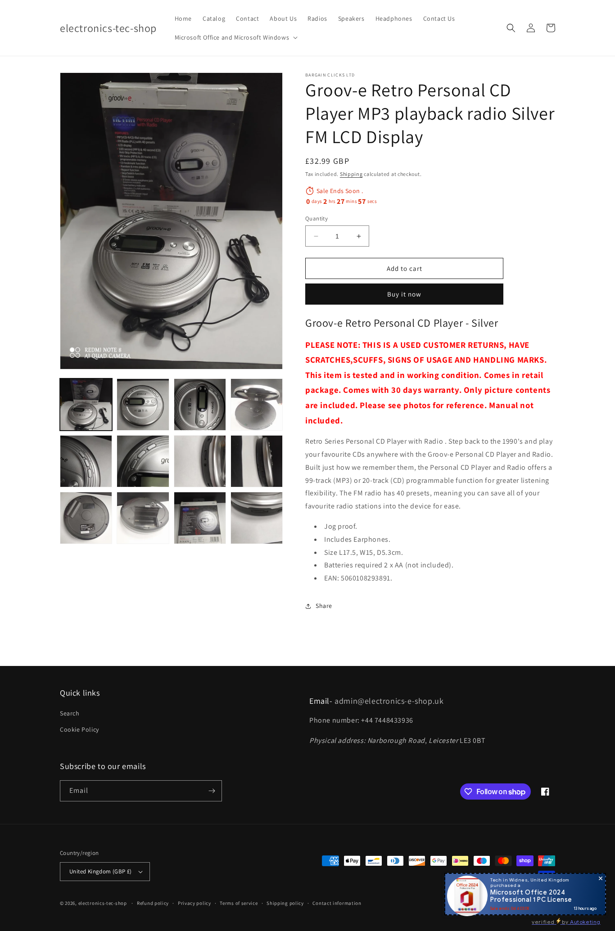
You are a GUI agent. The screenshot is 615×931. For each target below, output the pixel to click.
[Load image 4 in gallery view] (257, 404)
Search (70, 713)
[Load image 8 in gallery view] (257, 461)
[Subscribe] (212, 790)
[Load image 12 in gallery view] (257, 518)
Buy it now (404, 294)
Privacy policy (194, 903)
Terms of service (239, 903)
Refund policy (153, 903)
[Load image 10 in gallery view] (143, 518)
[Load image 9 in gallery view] (86, 518)
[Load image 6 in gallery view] (143, 461)
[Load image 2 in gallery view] (143, 404)
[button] (235, 37)
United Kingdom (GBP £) (100, 871)
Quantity (316, 218)
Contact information (336, 903)
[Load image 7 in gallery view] (200, 461)
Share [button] (324, 606)
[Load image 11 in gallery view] (200, 518)
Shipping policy (285, 903)
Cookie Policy (79, 729)
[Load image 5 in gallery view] (86, 461)
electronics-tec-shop (102, 903)
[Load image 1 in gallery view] (86, 404)
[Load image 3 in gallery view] (200, 404)
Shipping (351, 174)
